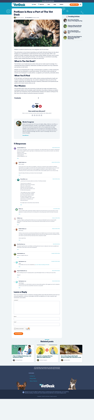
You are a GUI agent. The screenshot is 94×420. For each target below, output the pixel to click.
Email (15, 322)
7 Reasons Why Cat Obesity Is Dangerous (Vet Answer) (75, 26)
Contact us (32, 376)
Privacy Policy (33, 378)
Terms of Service (33, 381)
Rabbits (61, 4)
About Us (42, 4)
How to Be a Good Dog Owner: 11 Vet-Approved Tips (75, 20)
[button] (33, 106)
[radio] (32, 115)
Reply (18, 158)
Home (34, 4)
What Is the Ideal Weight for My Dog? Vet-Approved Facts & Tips (75, 37)
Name (15, 316)
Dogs (55, 4)
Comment (16, 300)
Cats (49, 4)
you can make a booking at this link (42, 264)
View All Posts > (26, 135)
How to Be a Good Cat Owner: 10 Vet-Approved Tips (74, 32)
